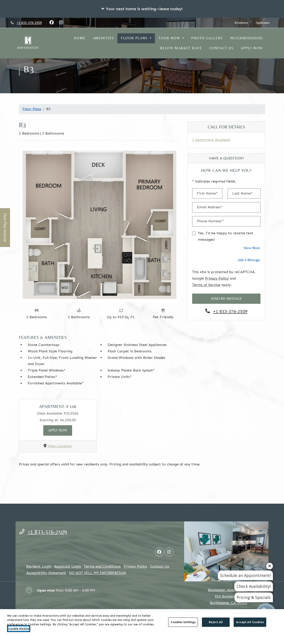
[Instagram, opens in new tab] (61, 22)
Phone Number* (210, 221)
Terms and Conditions (102, 566)
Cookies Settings (183, 622)
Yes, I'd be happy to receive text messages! (225, 236)
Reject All (216, 622)
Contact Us (221, 48)
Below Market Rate (181, 48)
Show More (251, 248)
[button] (142, 9)
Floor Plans (31, 109)
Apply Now (252, 48)
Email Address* (209, 207)
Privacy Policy (217, 278)
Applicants (264, 22)
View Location (59, 446)
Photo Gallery (207, 38)
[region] (142, 622)
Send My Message (226, 298)
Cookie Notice (18, 628)
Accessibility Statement (46, 573)
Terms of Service (206, 284)
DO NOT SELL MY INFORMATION (97, 572)
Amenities (103, 38)
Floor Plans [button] (135, 38)
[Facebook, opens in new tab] (51, 22)
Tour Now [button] (169, 38)
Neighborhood (246, 38)
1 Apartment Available (211, 140)
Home (79, 38)
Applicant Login (67, 566)
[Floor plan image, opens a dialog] (100, 225)
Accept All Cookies (250, 622)
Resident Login (38, 566)
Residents (243, 22)
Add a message (249, 260)
